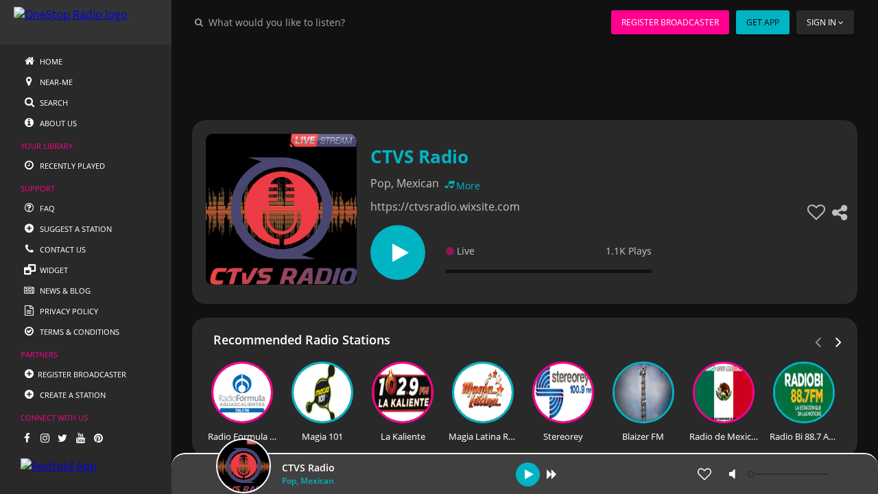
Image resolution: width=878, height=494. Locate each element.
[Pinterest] (98, 437)
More (468, 185)
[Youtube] (80, 437)
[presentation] (839, 341)
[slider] (789, 474)
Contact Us (62, 249)
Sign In (821, 22)
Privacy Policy (68, 311)
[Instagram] (44, 437)
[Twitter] (62, 437)
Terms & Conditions (78, 332)
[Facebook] (26, 437)
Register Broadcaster (670, 22)
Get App (762, 22)
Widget (53, 270)
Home (50, 61)
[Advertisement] (524, 75)
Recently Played (71, 166)
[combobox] (318, 22)
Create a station (72, 395)
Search (53, 102)
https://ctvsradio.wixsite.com (445, 206)
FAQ (46, 208)
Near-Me (55, 82)
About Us (57, 123)
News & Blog (64, 290)
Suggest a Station (75, 229)
